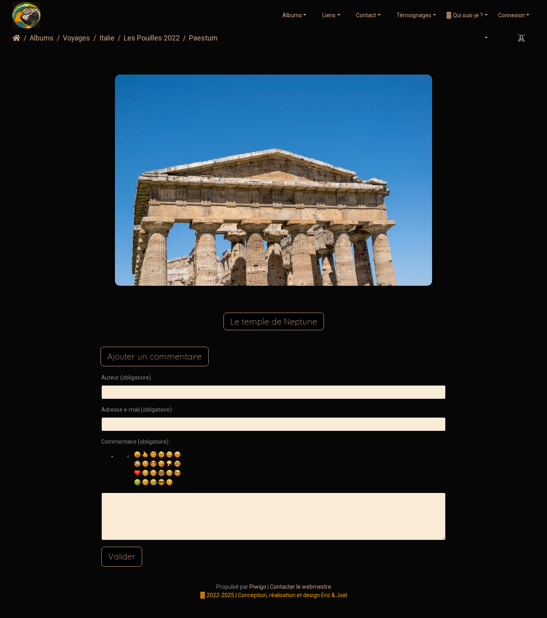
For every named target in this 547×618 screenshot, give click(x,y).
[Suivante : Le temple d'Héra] (313, 58)
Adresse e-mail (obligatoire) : (137, 409)
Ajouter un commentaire (154, 356)
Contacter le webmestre (300, 587)
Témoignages (413, 15)
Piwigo (257, 587)
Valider (121, 556)
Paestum (203, 38)
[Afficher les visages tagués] (522, 38)
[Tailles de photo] (481, 38)
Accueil (16, 38)
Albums (292, 15)
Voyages (76, 38)
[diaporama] (501, 38)
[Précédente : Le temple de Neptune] (234, 58)
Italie (107, 38)
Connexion (511, 15)
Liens (328, 15)
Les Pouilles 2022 (152, 38)
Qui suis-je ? (467, 15)
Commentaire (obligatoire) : (136, 441)
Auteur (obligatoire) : (127, 377)
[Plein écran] (287, 58)
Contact (365, 15)
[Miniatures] (260, 58)
